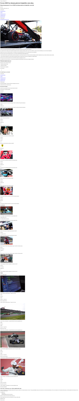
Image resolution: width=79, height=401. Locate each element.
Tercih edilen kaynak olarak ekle (4, 19)
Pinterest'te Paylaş (2, 16)
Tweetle (1, 12)
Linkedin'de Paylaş (2, 15)
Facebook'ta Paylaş (2, 11)
